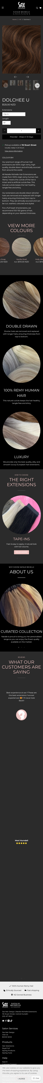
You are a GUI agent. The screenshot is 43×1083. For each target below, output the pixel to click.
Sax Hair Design (8, 1032)
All (20, 19)
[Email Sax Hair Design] (3, 1021)
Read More (21, 552)
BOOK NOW (7, 1037)
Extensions (7, 110)
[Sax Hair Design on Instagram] (8, 1021)
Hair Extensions (8, 1046)
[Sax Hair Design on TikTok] (11, 1021)
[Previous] (15, 77)
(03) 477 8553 (7, 1016)
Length (5, 119)
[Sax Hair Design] (21, 5)
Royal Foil (6, 1048)
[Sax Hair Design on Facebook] (6, 1021)
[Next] (27, 77)
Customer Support (9, 1064)
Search (4, 1062)
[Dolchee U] (21, 49)
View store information (14, 151)
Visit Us (5, 1035)
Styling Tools (7, 1053)
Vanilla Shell (21, 259)
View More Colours (21, 228)
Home (14, 19)
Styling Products (8, 1051)
